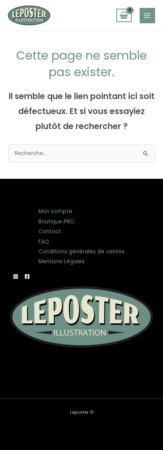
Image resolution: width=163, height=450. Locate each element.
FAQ (43, 242)
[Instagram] (15, 276)
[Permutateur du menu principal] (147, 15)
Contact (49, 231)
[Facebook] (27, 276)
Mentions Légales (61, 261)
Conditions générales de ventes (81, 251)
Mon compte (55, 211)
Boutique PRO (56, 221)
